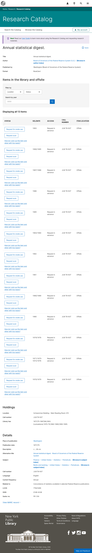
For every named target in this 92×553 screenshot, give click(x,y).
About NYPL (76, 518)
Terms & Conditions (63, 521)
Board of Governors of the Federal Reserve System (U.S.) (54, 61)
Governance (61, 523)
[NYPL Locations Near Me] (74, 3)
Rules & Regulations (78, 516)
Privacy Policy (61, 516)
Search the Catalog (12, 30)
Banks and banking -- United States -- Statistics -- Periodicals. (56, 465)
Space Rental (48, 523)
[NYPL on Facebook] (69, 532)
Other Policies (61, 518)
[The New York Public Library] (3, 3)
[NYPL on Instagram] (79, 532)
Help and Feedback (83, 551)
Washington (37, 441)
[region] (46, 257)
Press (46, 518)
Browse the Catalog (33, 30)
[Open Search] (81, 3)
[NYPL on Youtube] (84, 532)
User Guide (26, 38)
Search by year (11, 97)
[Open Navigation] (87, 3)
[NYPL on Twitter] (74, 532)
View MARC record (11, 502)
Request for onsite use (14, 129)
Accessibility (48, 516)
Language (75, 521)
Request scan (11, 135)
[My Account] (67, 3)
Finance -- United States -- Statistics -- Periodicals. (52, 460)
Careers (47, 521)
